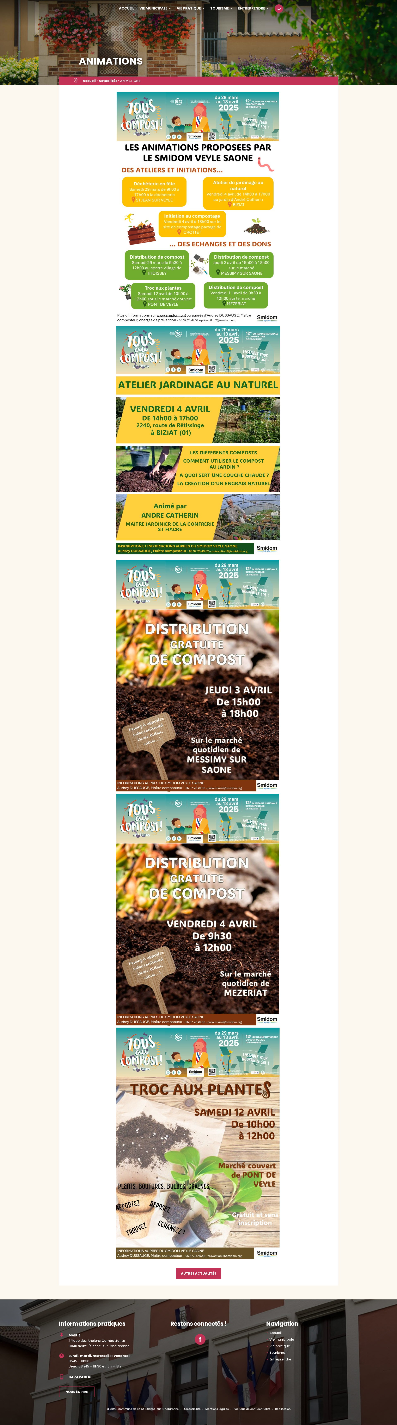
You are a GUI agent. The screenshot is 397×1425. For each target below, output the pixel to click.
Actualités (108, 80)
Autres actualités (198, 1273)
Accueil (126, 9)
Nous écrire (77, 1391)
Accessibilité (192, 1409)
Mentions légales (217, 1409)
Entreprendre (251, 9)
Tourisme (219, 9)
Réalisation (283, 1409)
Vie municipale (153, 9)
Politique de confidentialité (251, 1409)
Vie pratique (189, 9)
